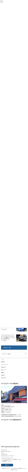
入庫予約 (3, 375)
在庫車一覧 (3, 367)
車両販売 (3, 361)
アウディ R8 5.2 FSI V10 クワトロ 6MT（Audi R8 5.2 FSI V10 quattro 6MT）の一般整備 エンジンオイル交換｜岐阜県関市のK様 (8, 337)
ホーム (2, 359)
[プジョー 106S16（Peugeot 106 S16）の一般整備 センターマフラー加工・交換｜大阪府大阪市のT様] (21, 328)
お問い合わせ (3, 377)
